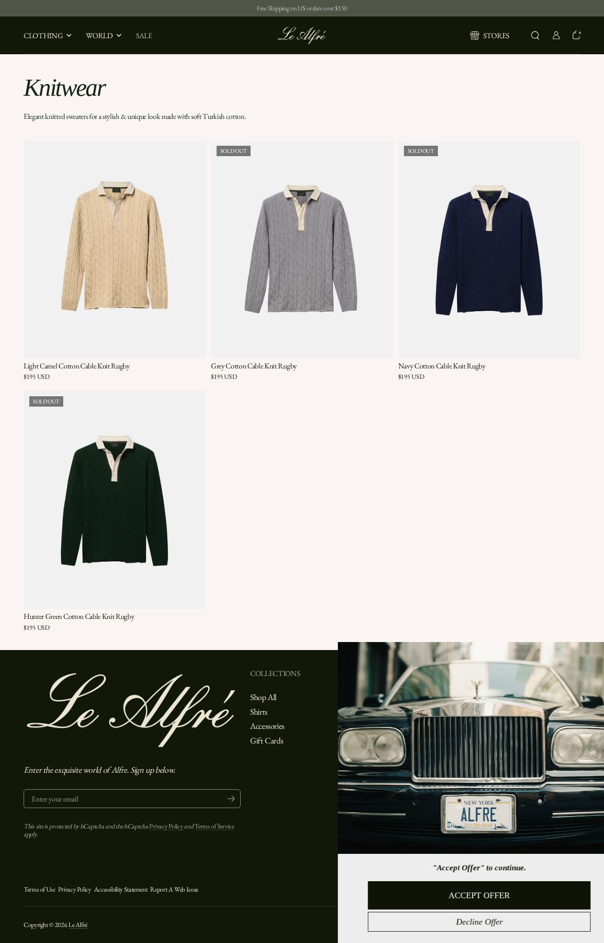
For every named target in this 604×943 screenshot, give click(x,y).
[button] (535, 35)
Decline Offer (462, 921)
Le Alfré (77, 924)
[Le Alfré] (302, 35)
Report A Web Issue (174, 889)
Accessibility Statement (121, 889)
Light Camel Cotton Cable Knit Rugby (77, 366)
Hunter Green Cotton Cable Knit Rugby (79, 616)
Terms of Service (214, 826)
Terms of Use (39, 889)
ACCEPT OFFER (462, 895)
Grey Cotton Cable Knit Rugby (254, 366)
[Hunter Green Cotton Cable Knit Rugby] (115, 500)
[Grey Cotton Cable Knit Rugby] (302, 249)
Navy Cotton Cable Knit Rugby (442, 366)
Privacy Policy (166, 826)
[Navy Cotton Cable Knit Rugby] (489, 249)
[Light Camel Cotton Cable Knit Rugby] (115, 249)
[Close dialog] (593, 653)
